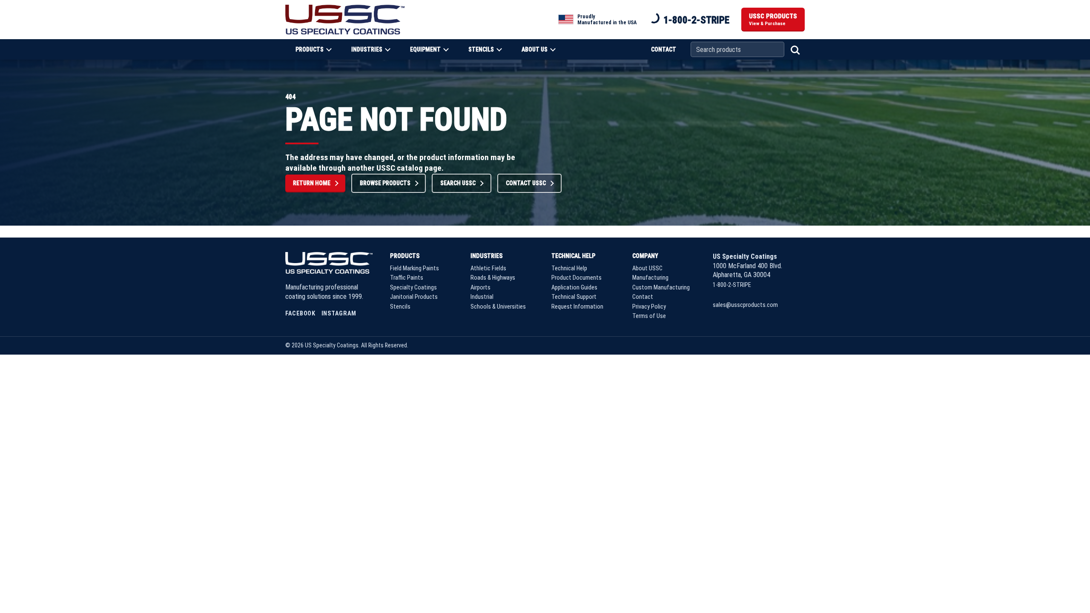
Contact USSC (526, 183)
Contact (663, 49)
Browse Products (385, 183)
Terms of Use (649, 316)
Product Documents (576, 277)
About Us (535, 49)
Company (645, 255)
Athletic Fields (488, 268)
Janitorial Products (414, 297)
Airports (480, 287)
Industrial (481, 297)
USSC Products (773, 19)
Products (309, 49)
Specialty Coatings (413, 287)
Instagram (338, 313)
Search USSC (458, 183)
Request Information (577, 306)
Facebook (300, 313)
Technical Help (573, 255)
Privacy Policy (649, 306)
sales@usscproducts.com (745, 305)
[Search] (794, 49)
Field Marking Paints (414, 268)
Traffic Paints (406, 277)
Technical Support (574, 297)
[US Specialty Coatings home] (344, 19)
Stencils (481, 49)
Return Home (311, 183)
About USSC (647, 268)
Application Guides (574, 287)
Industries (366, 49)
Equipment (425, 49)
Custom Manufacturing (661, 287)
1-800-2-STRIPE (696, 20)
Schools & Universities (498, 306)
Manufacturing (650, 277)
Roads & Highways (492, 277)
